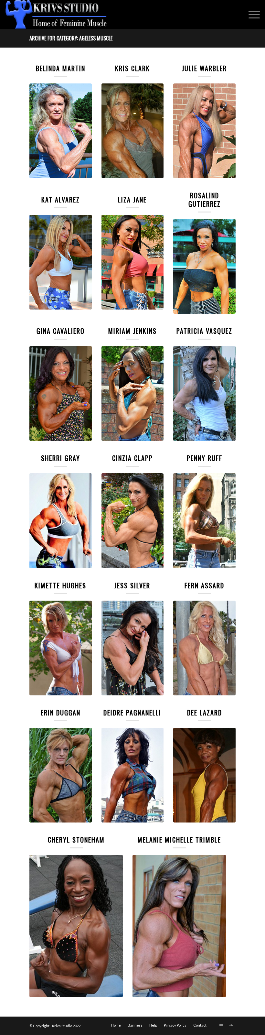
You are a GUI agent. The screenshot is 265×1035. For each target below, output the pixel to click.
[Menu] (251, 14)
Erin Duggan (60, 712)
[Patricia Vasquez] (204, 393)
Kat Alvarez (60, 199)
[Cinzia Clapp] (132, 520)
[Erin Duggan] (60, 775)
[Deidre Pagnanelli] (132, 775)
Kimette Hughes (60, 585)
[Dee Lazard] (204, 775)
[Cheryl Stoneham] (76, 926)
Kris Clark (132, 68)
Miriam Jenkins (132, 331)
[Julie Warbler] (204, 130)
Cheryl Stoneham (76, 839)
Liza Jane (132, 199)
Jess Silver (132, 585)
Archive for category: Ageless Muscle (70, 38)
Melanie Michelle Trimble (179, 839)
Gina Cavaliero (61, 331)
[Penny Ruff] (204, 520)
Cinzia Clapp (132, 458)
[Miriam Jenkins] (132, 393)
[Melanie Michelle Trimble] (179, 926)
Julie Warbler (204, 68)
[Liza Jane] (132, 262)
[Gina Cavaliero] (60, 393)
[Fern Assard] (204, 648)
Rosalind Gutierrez (204, 200)
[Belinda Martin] (60, 130)
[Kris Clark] (132, 130)
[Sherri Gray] (60, 520)
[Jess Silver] (132, 648)
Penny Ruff (204, 458)
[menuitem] (251, 14)
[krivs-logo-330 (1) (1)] (56, 14)
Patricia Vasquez (204, 331)
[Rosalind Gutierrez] (204, 266)
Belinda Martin (60, 68)
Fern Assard (204, 585)
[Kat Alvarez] (60, 262)
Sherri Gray (60, 458)
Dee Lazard (204, 712)
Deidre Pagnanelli (132, 712)
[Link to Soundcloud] (231, 1025)
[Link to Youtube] (221, 1025)
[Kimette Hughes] (60, 648)
